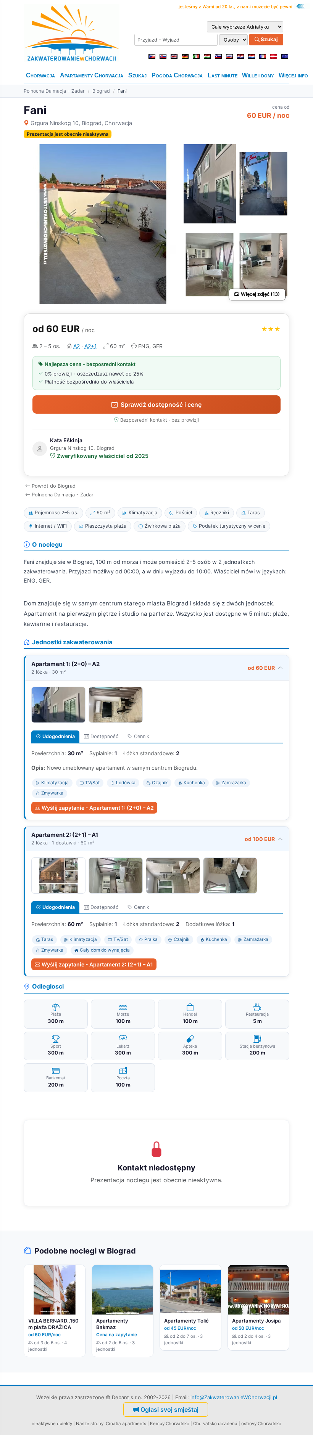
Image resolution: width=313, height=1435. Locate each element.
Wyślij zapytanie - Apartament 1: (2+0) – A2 (98, 807)
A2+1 (90, 346)
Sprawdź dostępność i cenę (161, 404)
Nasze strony (89, 1423)
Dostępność (104, 736)
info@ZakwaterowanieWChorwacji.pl (233, 1397)
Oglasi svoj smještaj (169, 1409)
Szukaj (269, 39)
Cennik (141, 736)
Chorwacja (40, 75)
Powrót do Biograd (54, 486)
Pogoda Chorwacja (177, 75)
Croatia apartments (126, 1423)
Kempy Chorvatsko (169, 1423)
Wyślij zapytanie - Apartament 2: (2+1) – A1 (97, 964)
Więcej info (293, 75)
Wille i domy (258, 75)
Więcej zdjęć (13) (260, 294)
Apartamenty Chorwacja (91, 75)
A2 (76, 346)
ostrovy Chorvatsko (261, 1423)
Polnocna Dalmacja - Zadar (54, 91)
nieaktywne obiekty (52, 1423)
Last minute (222, 75)
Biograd (101, 91)
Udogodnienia (58, 736)
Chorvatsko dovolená (215, 1423)
